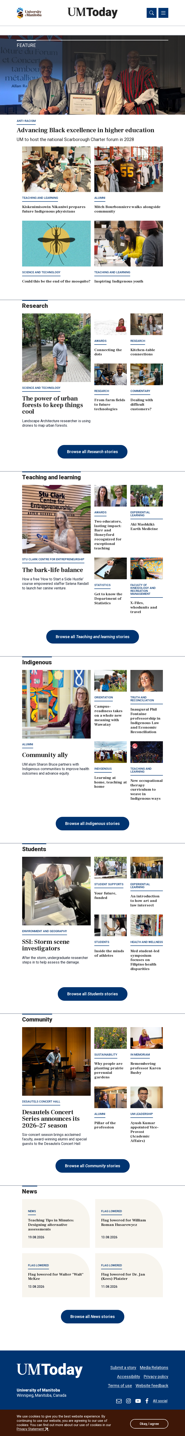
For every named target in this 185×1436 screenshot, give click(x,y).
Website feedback (152, 1385)
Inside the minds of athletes (109, 953)
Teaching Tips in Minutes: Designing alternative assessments (51, 1225)
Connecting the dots (108, 352)
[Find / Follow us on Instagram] (128, 1401)
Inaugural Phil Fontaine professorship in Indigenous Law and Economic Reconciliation (145, 720)
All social (160, 1401)
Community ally (45, 755)
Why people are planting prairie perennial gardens (108, 1070)
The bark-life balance (52, 570)
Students (101, 942)
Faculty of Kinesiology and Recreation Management (143, 589)
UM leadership (141, 1114)
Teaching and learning (40, 197)
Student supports (108, 884)
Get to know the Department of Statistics (108, 599)
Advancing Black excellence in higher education (85, 130)
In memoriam (140, 1054)
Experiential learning (140, 514)
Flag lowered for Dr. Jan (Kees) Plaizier (123, 1276)
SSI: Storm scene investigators (45, 945)
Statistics (102, 585)
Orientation (103, 697)
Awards (100, 341)
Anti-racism (26, 121)
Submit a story (123, 1367)
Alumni (99, 197)
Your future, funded (105, 895)
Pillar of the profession (105, 1125)
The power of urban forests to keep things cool (52, 405)
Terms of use (120, 1385)
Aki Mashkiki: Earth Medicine (144, 526)
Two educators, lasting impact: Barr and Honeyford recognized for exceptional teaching (108, 535)
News (32, 1211)
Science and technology (41, 272)
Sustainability (105, 1054)
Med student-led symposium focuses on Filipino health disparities (144, 960)
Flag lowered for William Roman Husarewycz (123, 1222)
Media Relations (154, 1367)
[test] (119, 1401)
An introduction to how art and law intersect (145, 901)
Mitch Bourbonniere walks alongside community (127, 209)
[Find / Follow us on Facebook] (146, 1401)
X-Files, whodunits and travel (143, 607)
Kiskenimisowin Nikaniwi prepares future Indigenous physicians (54, 209)
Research (137, 341)
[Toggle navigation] (163, 13)
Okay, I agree (149, 1424)
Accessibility (128, 1376)
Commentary (140, 391)
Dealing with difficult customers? (141, 405)
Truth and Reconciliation (142, 699)
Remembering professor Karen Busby (145, 1068)
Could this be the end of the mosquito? (56, 281)
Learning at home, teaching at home (110, 782)
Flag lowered (111, 1211)
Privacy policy (156, 1376)
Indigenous (103, 768)
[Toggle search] (152, 13)
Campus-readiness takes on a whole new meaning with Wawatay (108, 715)
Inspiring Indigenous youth (118, 281)
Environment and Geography (44, 931)
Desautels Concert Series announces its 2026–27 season (51, 1119)
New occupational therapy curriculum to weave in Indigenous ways (146, 789)
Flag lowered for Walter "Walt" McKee (55, 1276)
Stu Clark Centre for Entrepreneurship (53, 559)
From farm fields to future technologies (109, 405)
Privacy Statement (33, 1429)
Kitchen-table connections (142, 352)
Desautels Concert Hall (41, 1101)
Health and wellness (146, 942)
